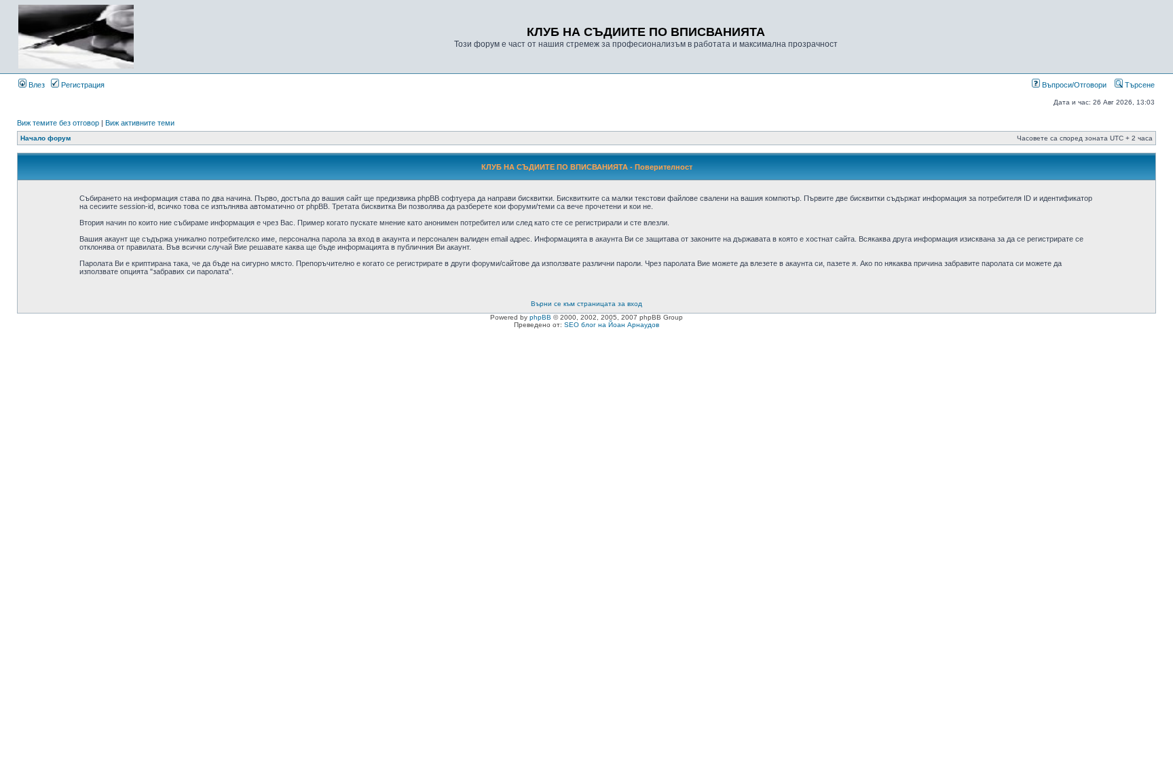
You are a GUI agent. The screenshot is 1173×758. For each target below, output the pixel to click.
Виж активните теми (139, 123)
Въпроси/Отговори (1073, 85)
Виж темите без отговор (58, 123)
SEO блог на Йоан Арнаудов (611, 324)
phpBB (540, 317)
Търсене (1139, 85)
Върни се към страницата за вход (586, 303)
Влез (35, 85)
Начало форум (45, 138)
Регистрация (82, 85)
